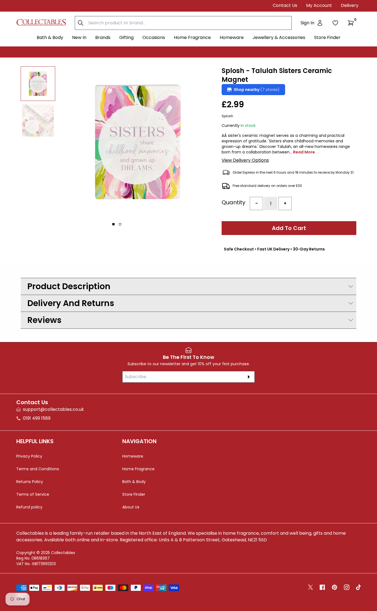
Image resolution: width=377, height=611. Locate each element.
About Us (130, 507)
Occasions (153, 37)
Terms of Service (32, 494)
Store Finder (327, 37)
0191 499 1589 (37, 418)
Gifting (126, 37)
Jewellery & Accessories (279, 37)
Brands (102, 37)
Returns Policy (29, 481)
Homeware (232, 37)
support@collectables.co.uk (53, 409)
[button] (351, 23)
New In (79, 37)
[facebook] (322, 587)
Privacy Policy (29, 456)
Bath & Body (50, 37)
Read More (304, 152)
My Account (319, 5)
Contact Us (285, 5)
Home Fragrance (192, 37)
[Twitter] (310, 587)
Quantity (233, 202)
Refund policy (29, 507)
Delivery (350, 5)
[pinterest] (334, 587)
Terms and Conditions (37, 469)
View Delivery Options (245, 160)
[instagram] (346, 587)
